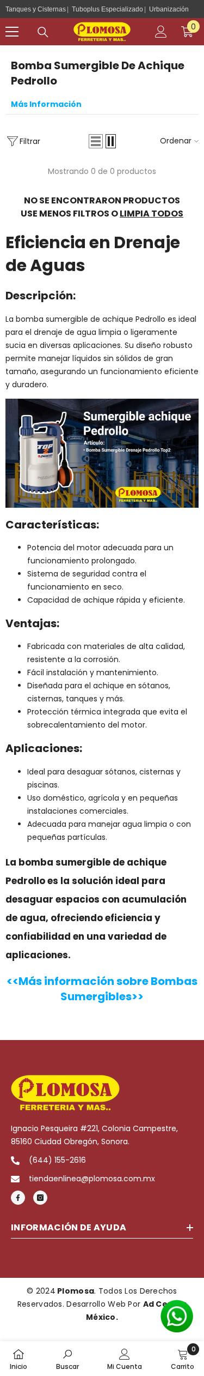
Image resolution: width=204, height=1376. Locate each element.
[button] (96, 141)
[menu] (11, 31)
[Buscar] (43, 32)
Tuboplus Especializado (107, 9)
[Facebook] (18, 1198)
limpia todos (151, 213)
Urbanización (169, 9)
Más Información (46, 104)
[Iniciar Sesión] (161, 32)
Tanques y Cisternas (35, 9)
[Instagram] (40, 1198)
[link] (67, 1358)
